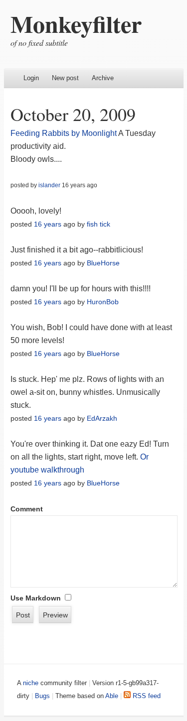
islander (49, 185)
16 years (47, 224)
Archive (103, 78)
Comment (26, 509)
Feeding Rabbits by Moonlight (63, 133)
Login (31, 78)
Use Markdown (35, 598)
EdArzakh (102, 418)
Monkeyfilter (76, 23)
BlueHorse (103, 263)
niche (30, 683)
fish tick (98, 224)
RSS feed (146, 696)
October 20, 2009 (73, 114)
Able (111, 696)
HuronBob (103, 302)
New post (65, 78)
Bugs (42, 696)
